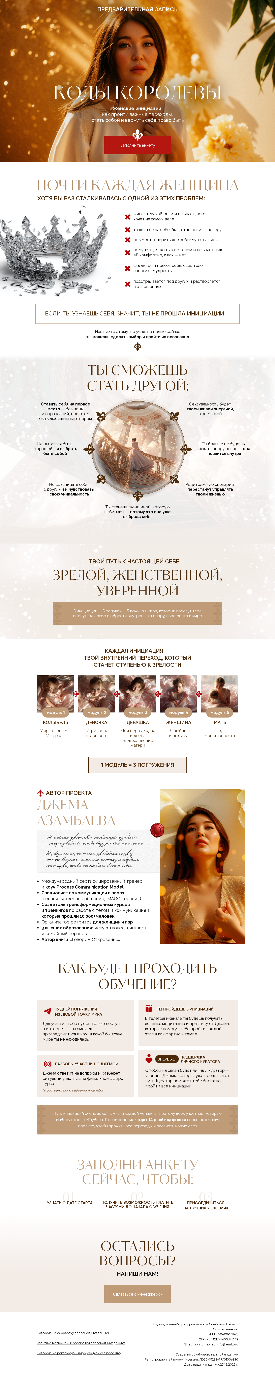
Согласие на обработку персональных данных (73, 1333)
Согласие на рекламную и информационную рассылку (79, 1353)
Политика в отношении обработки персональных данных (81, 1343)
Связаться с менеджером (138, 1294)
